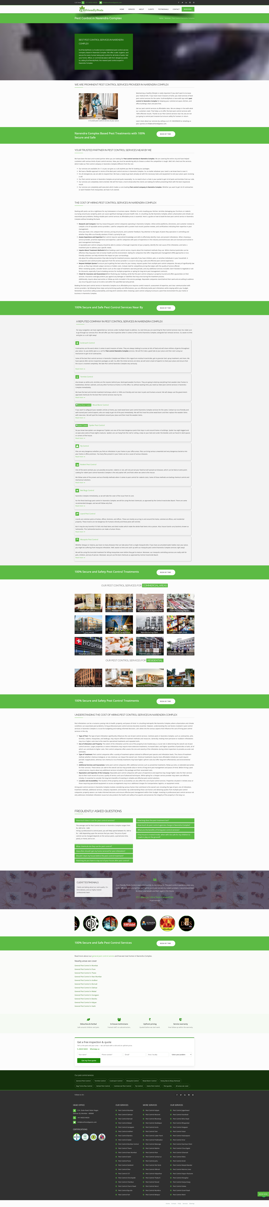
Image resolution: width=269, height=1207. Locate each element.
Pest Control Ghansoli (180, 1152)
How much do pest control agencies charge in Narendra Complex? (164, 825)
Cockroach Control (87, 343)
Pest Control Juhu (151, 1161)
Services (131, 9)
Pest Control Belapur (152, 1195)
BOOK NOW (263, 1194)
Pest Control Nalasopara (181, 1136)
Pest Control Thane (125, 1148)
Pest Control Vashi (124, 1157)
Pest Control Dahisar (125, 1115)
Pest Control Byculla (125, 1190)
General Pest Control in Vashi (85, 1006)
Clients (151, 9)
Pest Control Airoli (179, 1161)
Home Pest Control (153, 1086)
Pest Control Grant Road (181, 1190)
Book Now (187, 9)
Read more (79, 369)
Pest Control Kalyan (152, 1110)
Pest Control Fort (124, 1195)
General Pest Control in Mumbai (86, 965)
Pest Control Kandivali (180, 1115)
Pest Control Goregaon (126, 1127)
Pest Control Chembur (126, 1182)
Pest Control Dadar (125, 1140)
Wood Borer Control (101, 405)
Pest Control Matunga (153, 1144)
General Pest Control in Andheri (86, 980)
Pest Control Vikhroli (152, 1169)
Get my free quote (89, 1060)
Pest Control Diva (124, 1169)
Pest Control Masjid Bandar (182, 1165)
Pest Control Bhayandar (181, 1123)
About (141, 9)
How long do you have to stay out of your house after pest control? (102, 860)
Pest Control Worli (179, 1195)
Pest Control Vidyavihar (153, 1174)
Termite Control (86, 377)
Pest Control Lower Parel (154, 1136)
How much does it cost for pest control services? (95, 820)
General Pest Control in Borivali (86, 984)
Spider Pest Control (97, 425)
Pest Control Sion (151, 1131)
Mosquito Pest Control (89, 539)
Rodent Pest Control (88, 464)
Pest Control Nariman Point (182, 1144)
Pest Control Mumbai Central (128, 1144)
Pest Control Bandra (125, 1136)
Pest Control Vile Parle (153, 1165)
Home (122, 9)
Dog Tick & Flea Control (84, 1086)
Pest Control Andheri (125, 1131)
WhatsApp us (94, 1049)
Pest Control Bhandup (153, 1119)
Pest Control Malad (125, 1123)
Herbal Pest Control (103, 1086)
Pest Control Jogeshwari (181, 1110)
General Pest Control (83, 1081)
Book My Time (165, 134)
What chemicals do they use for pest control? (94, 846)
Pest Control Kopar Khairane (183, 1174)
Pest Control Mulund (152, 1115)
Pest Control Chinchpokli (127, 1178)
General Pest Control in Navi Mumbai (88, 977)
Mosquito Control (132, 1081)
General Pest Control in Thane (85, 973)
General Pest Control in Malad (85, 991)
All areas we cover (182, 1086)
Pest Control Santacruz (153, 1157)
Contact (176, 9)
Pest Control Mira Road (181, 1119)
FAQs (179, 1203)
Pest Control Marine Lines (182, 1169)
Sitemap (191, 1203)
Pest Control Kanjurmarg (181, 1182)
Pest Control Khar (151, 1152)
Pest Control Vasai (179, 1131)
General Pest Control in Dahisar (86, 988)
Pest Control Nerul (152, 1186)
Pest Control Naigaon (180, 1127)
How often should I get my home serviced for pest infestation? (100, 851)
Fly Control (84, 446)
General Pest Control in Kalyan (86, 1002)
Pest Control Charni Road (127, 1186)
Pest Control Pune (124, 1161)
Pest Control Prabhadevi (154, 1140)
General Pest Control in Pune (85, 969)
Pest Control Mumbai (125, 1110)
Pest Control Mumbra (153, 1190)
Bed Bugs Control (87, 490)
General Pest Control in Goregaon (87, 995)
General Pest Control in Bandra (86, 999)
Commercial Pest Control (122, 1086)
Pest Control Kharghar (181, 1178)
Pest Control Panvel (152, 1182)
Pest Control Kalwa (179, 1186)
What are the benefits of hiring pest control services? (158, 830)
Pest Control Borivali (125, 1119)
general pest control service (103, 956)
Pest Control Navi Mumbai (127, 1152)
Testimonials (163, 9)
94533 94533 (83, 1049)
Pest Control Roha (179, 1157)
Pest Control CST (124, 1174)
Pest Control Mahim (152, 1148)
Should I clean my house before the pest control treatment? (99, 856)
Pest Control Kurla (151, 1127)
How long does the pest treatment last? (153, 820)
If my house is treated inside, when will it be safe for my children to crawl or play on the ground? (164, 835)
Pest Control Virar (179, 1140)
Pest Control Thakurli (152, 1178)
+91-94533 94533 (91, 2)
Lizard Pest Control (87, 514)
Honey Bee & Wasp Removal (170, 1081)
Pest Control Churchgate (181, 1148)
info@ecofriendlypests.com (112, 2)
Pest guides (168, 1086)
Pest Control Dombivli (125, 1165)
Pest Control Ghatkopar (153, 1123)
